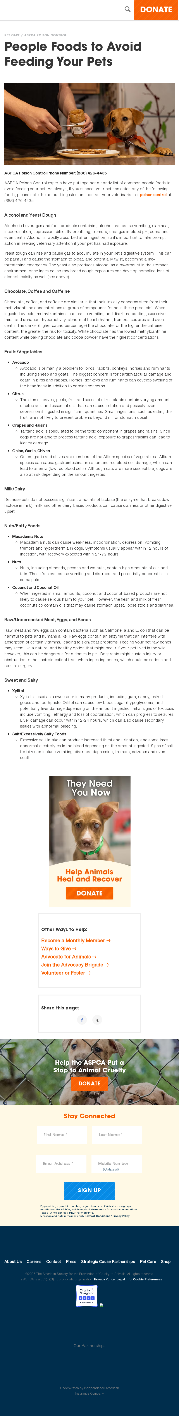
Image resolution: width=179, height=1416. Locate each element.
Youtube (89, 1319)
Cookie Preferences (147, 1279)
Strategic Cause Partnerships (108, 1261)
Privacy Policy (121, 1216)
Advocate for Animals (66, 956)
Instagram (101, 1319)
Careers (34, 1261)
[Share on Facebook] (82, 1020)
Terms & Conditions (97, 1216)
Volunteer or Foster (63, 972)
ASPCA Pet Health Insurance (89, 1377)
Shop (166, 1261)
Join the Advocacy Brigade (72, 964)
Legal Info (124, 1279)
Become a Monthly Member (73, 940)
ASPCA (90, 1247)
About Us (13, 1261)
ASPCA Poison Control (45, 35)
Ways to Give (56, 948)
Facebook (67, 1319)
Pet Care (12, 35)
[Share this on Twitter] (97, 1020)
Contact (53, 1261)
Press (71, 1261)
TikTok (112, 1319)
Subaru (89, 1359)
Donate (156, 10)
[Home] (42, 10)
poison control (153, 194)
